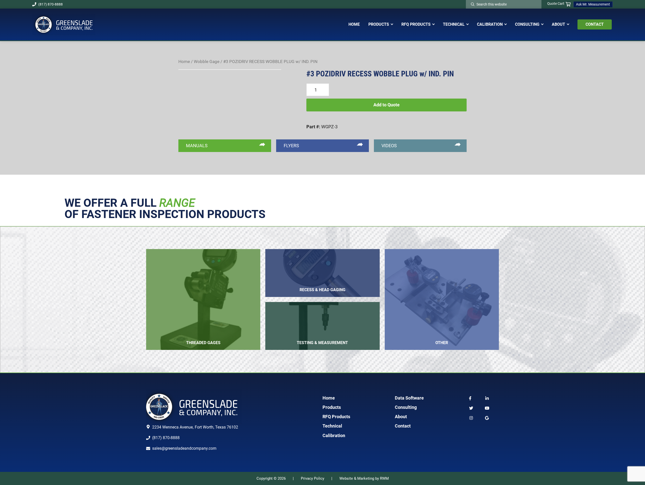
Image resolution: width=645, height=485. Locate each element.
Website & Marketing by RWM (364, 478)
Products (331, 407)
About (401, 416)
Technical (332, 426)
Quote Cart (555, 4)
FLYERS (291, 145)
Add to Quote (386, 104)
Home (184, 61)
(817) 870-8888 (50, 4)
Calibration (333, 435)
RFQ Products (336, 416)
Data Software (409, 398)
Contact (403, 426)
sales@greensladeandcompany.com (184, 448)
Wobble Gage (206, 61)
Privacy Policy (312, 478)
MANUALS (197, 145)
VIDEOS (389, 145)
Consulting (406, 407)
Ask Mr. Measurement (593, 4)
